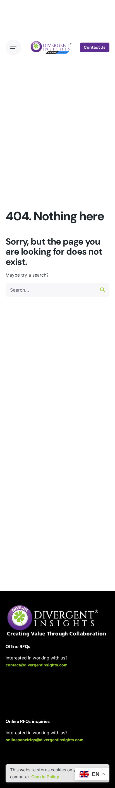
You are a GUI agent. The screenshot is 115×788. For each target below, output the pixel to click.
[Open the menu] (13, 47)
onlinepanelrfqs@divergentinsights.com (44, 739)
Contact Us (95, 47)
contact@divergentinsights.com (37, 665)
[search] (102, 290)
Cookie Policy (45, 776)
